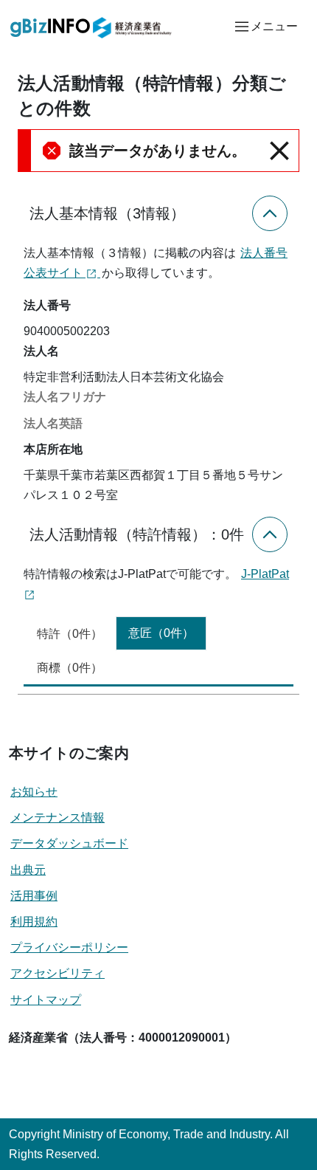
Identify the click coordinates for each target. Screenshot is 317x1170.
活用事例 (34, 895)
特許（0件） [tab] (69, 633)
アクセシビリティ (57, 973)
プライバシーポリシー (69, 947)
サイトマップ (45, 1000)
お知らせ (34, 791)
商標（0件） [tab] (69, 667)
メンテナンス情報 (57, 817)
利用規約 (34, 921)
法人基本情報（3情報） (107, 213)
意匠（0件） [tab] (161, 633)
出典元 (28, 870)
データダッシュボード (69, 843)
